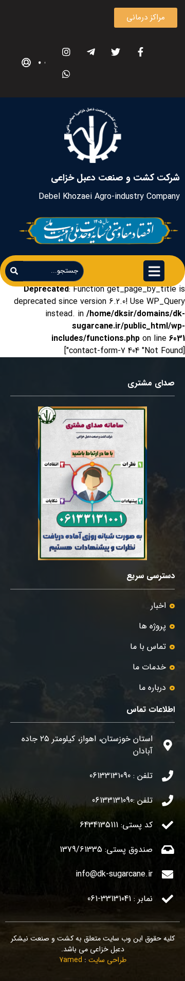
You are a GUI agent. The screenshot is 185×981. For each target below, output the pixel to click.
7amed (70, 960)
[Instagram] (66, 51)
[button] (145, 18)
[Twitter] (116, 51)
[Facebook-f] (141, 51)
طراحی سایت (107, 960)
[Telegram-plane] (91, 51)
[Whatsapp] (66, 74)
